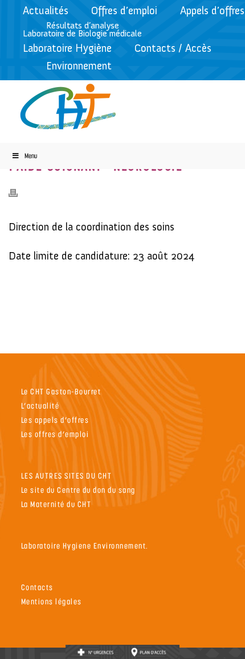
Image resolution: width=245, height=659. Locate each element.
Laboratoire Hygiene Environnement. (85, 545)
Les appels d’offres (55, 420)
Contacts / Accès (172, 48)
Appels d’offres (212, 10)
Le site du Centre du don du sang (78, 490)
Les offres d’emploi (55, 434)
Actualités (45, 10)
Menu (30, 155)
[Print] (19, 192)
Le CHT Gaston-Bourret (61, 391)
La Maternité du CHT (56, 504)
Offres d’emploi (124, 10)
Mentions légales (51, 601)
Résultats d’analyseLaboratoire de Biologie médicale (82, 29)
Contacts (37, 587)
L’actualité (40, 405)
